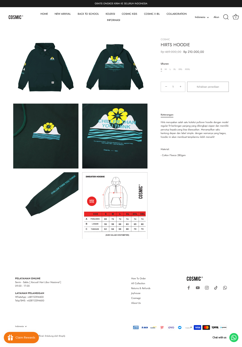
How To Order (138, 278)
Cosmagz (136, 298)
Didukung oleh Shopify (55, 335)
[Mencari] (226, 17)
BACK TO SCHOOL (88, 14)
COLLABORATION (177, 14)
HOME (44, 14)
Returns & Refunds (140, 288)
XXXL (187, 69)
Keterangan (167, 114)
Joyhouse (135, 293)
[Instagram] (207, 287)
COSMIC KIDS (129, 14)
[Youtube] (198, 287)
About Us (136, 303)
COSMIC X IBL (152, 14)
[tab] (169, 115)
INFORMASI (113, 20)
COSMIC (165, 39)
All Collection (138, 283)
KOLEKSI (110, 14)
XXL (180, 69)
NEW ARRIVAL (63, 14)
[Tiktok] (216, 287)
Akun (216, 17)
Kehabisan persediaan (208, 86)
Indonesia (200, 17)
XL (174, 69)
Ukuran (165, 63)
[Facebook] (189, 287)
